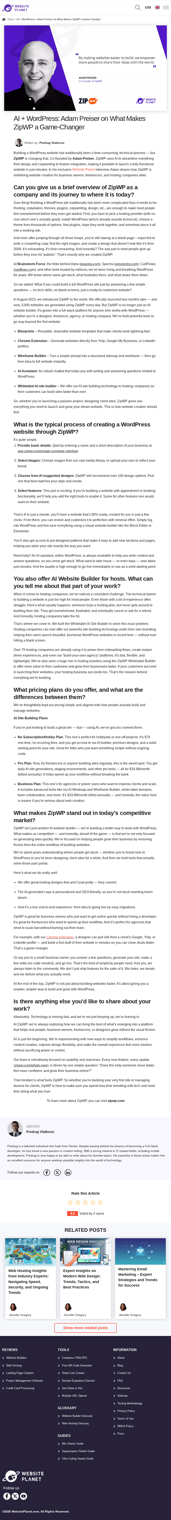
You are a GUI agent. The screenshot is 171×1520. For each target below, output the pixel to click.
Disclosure (123, 1388)
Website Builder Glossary (77, 1415)
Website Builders (16, 1357)
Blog (120, 1365)
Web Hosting (14, 1365)
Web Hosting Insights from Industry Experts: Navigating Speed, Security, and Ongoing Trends (28, 1281)
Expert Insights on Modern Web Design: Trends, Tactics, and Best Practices (82, 1279)
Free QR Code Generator (77, 1365)
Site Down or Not (72, 1388)
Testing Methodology (129, 1403)
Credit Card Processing (20, 1388)
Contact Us (124, 1373)
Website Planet (83, 169)
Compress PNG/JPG (74, 1357)
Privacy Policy (126, 1410)
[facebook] (6, 1496)
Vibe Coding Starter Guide (77, 1458)
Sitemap (122, 1395)
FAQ (120, 1380)
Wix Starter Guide (72, 1443)
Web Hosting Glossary (75, 1423)
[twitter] (15, 1496)
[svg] (46, 1172)
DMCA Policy (125, 1426)
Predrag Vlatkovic (51, 142)
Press (120, 1433)
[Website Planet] (3, 19)
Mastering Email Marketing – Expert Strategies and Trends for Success (137, 1277)
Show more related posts (85, 1328)
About (120, 1357)
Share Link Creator (73, 1373)
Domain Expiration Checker (78, 1380)
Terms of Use (125, 1418)
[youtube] (23, 1496)
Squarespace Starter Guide (78, 1451)
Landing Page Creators (20, 1373)
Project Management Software (24, 1380)
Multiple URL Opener (74, 1395)
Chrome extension (59, 937)
